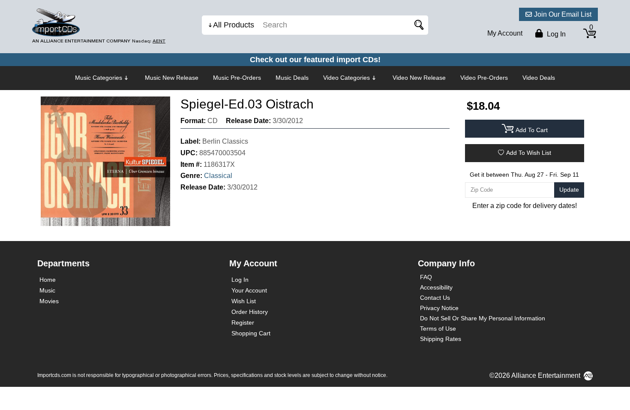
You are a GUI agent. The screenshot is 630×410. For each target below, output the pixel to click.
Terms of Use (438, 328)
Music (47, 290)
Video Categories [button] (346, 77)
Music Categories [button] (98, 77)
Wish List (243, 301)
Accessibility (436, 287)
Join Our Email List (562, 14)
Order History (249, 311)
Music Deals (292, 77)
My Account (504, 33)
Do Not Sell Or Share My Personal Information (482, 318)
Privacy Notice (439, 307)
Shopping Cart (250, 333)
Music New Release (171, 77)
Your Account (249, 290)
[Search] (417, 25)
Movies (49, 301)
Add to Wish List (528, 152)
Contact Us (435, 297)
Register (242, 322)
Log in (555, 34)
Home (47, 279)
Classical (218, 175)
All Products (233, 25)
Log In (240, 279)
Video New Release (419, 77)
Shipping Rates (440, 338)
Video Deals (538, 77)
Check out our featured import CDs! (315, 59)
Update (569, 189)
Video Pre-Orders (484, 77)
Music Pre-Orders (237, 77)
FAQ (426, 277)
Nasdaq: (148, 41)
